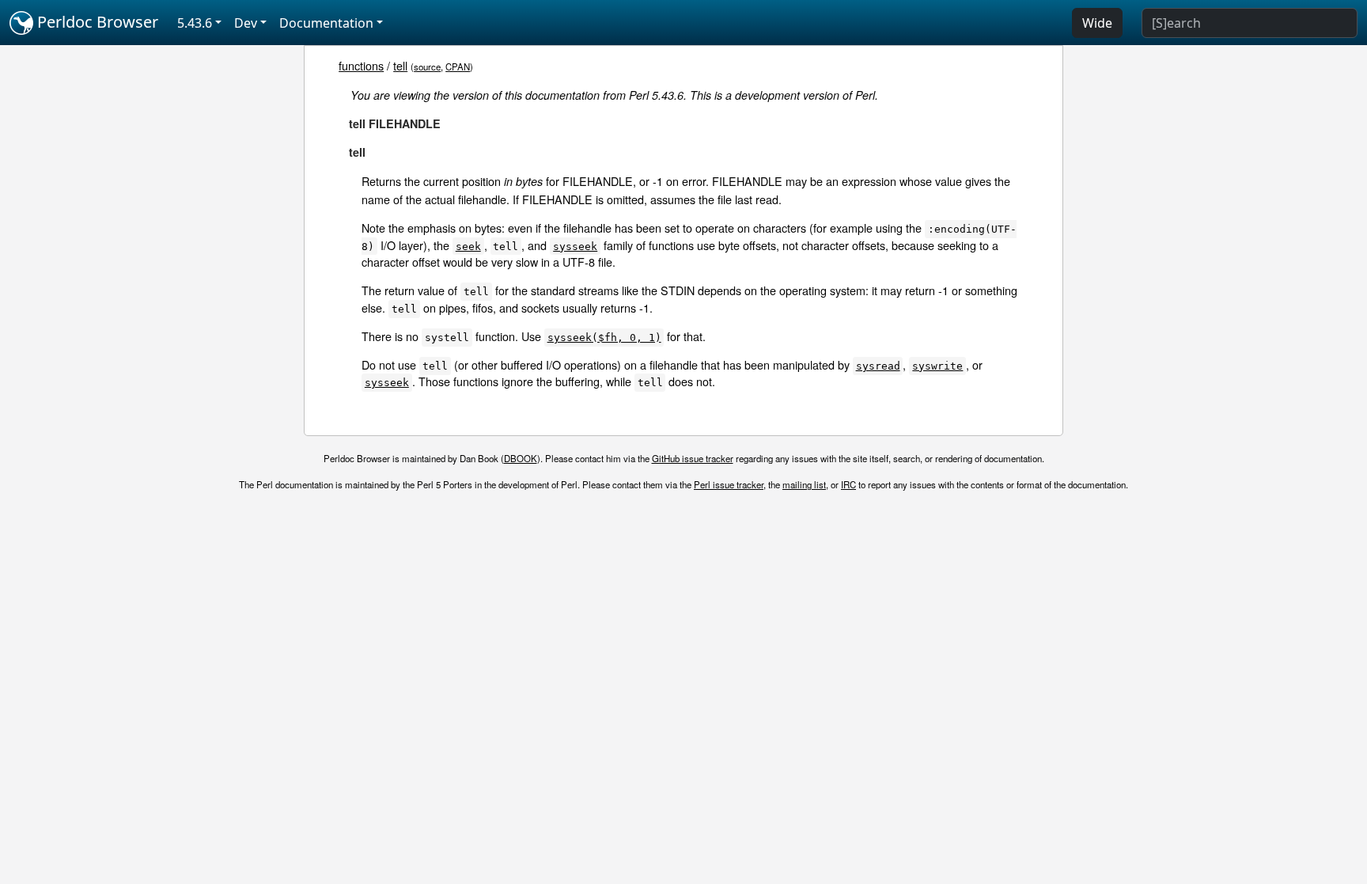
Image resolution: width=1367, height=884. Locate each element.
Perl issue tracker (728, 484)
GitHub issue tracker (692, 458)
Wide (1097, 23)
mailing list (804, 484)
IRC (848, 484)
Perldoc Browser (95, 21)
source (427, 66)
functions (361, 65)
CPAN (457, 66)
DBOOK (520, 458)
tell (400, 65)
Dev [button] (245, 23)
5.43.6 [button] (194, 23)
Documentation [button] (326, 23)
